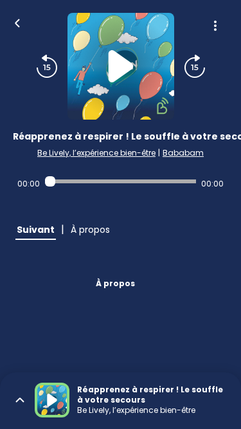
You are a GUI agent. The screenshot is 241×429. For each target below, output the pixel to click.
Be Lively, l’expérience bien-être (96, 152)
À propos (115, 283)
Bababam (183, 152)
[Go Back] (17, 21)
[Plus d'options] (215, 26)
